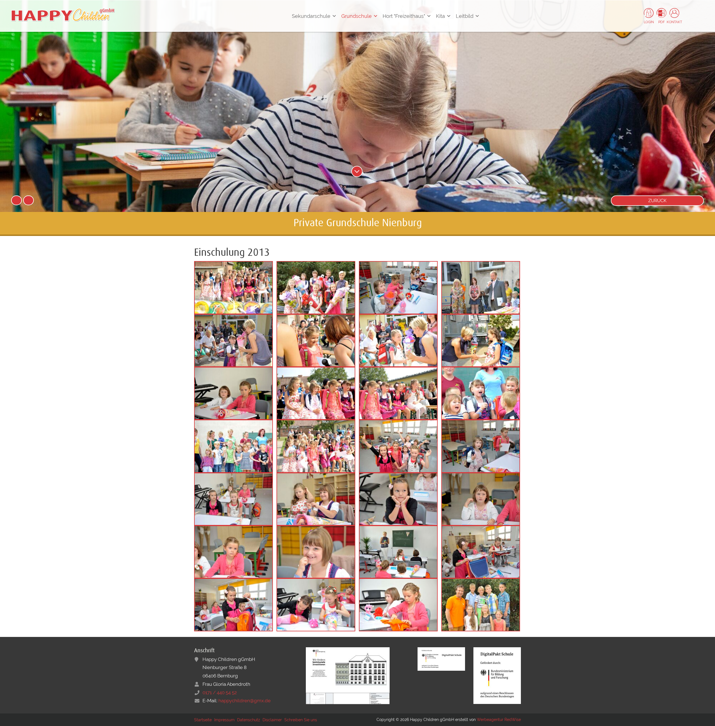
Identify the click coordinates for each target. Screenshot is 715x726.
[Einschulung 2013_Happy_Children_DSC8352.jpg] (398, 393)
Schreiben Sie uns (300, 720)
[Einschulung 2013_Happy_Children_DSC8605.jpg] (316, 287)
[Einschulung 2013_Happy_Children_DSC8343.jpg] (233, 287)
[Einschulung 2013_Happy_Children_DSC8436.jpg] (233, 340)
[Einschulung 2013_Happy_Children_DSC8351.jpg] (316, 393)
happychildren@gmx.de (244, 700)
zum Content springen (357, 171)
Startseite (203, 720)
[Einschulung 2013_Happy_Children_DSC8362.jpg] (480, 287)
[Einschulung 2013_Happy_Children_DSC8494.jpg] (233, 551)
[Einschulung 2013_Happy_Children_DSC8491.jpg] (398, 498)
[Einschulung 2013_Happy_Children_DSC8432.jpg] (316, 340)
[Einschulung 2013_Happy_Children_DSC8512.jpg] (480, 551)
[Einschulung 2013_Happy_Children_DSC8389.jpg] (480, 393)
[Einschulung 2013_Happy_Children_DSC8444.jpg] (398, 340)
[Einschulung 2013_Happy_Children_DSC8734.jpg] (480, 604)
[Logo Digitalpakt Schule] (441, 658)
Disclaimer (272, 720)
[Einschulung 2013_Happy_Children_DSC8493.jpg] (480, 498)
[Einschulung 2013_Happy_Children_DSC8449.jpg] (316, 445)
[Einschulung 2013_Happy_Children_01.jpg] (233, 393)
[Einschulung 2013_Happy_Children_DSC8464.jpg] (480, 445)
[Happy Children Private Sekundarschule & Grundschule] (63, 14)
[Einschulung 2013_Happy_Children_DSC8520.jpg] (233, 604)
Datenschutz (248, 720)
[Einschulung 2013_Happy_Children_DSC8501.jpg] (398, 551)
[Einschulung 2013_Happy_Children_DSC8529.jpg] (316, 604)
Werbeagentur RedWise (499, 719)
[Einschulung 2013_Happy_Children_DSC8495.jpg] (316, 551)
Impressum (224, 720)
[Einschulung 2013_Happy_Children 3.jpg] (398, 287)
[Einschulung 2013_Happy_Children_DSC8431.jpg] (480, 340)
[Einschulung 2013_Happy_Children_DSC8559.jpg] (398, 445)
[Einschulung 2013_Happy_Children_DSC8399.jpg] (233, 445)
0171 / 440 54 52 (219, 692)
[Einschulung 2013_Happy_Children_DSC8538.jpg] (398, 604)
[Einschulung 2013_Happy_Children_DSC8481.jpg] (316, 498)
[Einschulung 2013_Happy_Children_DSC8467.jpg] (233, 498)
